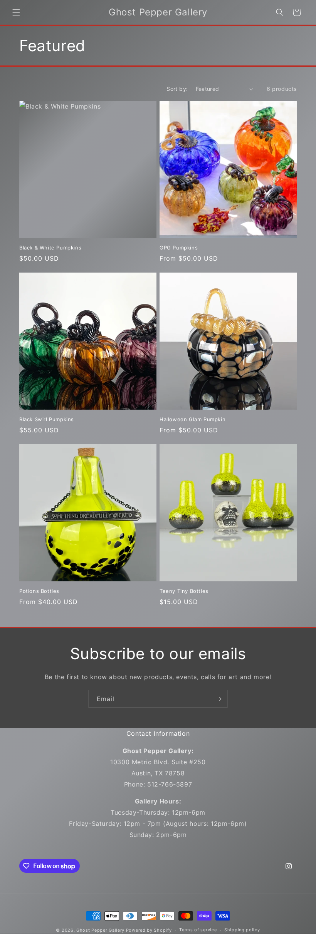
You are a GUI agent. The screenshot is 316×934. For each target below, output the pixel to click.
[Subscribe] (218, 699)
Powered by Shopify (149, 930)
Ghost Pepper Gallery (100, 930)
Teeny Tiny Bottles (184, 591)
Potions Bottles (39, 591)
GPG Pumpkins (179, 247)
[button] (16, 12)
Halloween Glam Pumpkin (192, 419)
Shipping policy (242, 929)
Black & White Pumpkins (50, 247)
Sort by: (177, 88)
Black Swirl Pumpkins (46, 419)
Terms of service (198, 929)
